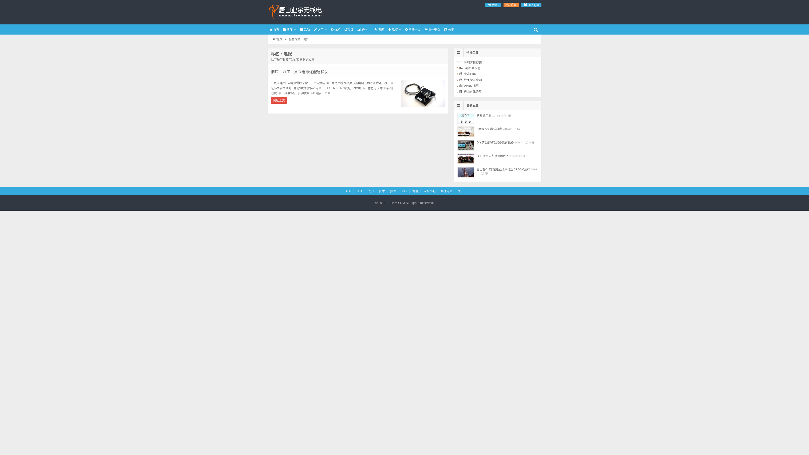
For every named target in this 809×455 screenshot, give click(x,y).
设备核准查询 (472, 80)
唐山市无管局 (472, 91)
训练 (380, 29)
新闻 (289, 29)
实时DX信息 (472, 68)
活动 (306, 29)
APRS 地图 (471, 85)
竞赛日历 (469, 74)
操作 (363, 29)
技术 (337, 29)
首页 (275, 29)
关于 (450, 29)
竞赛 (394, 29)
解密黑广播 (484, 115)
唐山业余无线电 (295, 11)
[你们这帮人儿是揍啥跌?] (465, 158)
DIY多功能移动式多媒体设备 (495, 142)
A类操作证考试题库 (489, 129)
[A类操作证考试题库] (465, 131)
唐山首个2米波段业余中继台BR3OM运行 (503, 169)
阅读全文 (279, 100)
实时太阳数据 (472, 62)
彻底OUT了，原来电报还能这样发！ (301, 72)
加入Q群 (533, 5)
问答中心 (414, 29)
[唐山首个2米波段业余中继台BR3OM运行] (465, 172)
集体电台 (433, 29)
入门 (320, 29)
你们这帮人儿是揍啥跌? (492, 156)
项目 (350, 29)
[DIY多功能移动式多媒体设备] (465, 145)
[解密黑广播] (465, 118)
